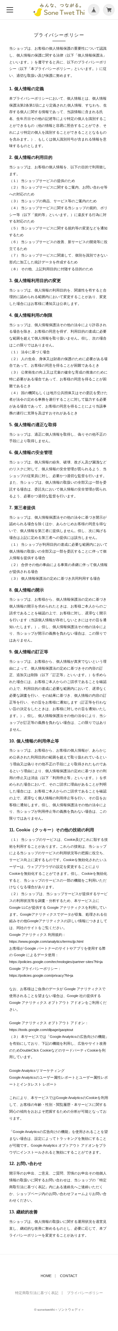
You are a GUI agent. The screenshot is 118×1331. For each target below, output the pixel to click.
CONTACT (68, 1276)
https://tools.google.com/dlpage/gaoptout (41, 1030)
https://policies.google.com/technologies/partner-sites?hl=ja (56, 962)
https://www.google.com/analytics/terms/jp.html (46, 941)
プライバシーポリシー (85, 1293)
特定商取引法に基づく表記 (36, 1293)
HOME (46, 1276)
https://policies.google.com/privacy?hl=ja (41, 975)
